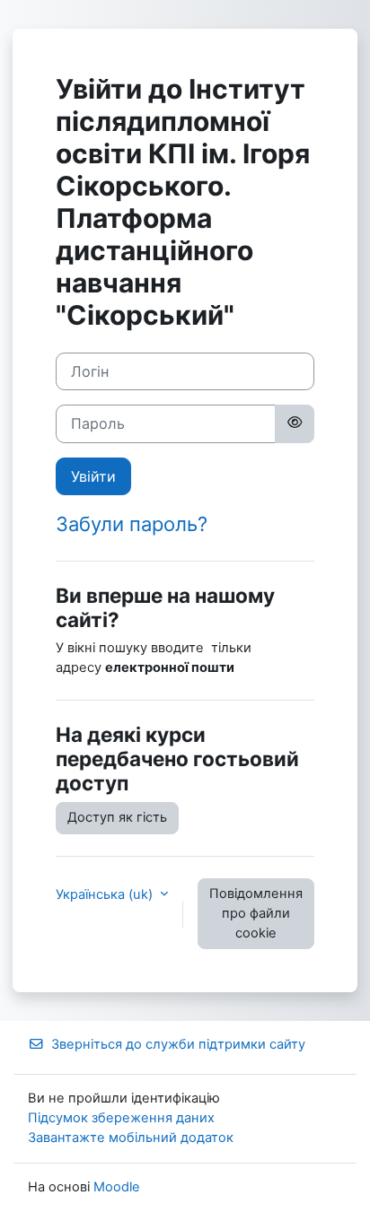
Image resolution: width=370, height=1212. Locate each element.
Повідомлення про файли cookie (256, 913)
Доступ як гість (117, 817)
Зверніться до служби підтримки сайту (178, 1044)
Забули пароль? (131, 524)
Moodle (116, 1187)
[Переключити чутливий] (294, 423)
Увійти (93, 476)
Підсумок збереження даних (121, 1118)
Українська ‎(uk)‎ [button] (106, 894)
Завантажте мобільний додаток (130, 1137)
